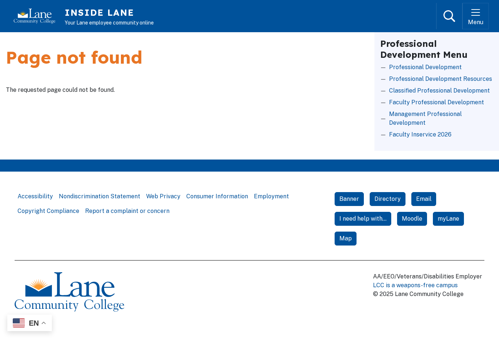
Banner (349, 198)
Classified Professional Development (439, 90)
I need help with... (362, 218)
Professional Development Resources (440, 78)
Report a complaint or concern (127, 210)
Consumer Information (217, 196)
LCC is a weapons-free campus (415, 285)
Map (345, 238)
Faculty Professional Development (436, 102)
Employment (271, 196)
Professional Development (425, 67)
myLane (448, 218)
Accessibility (35, 196)
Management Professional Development (425, 118)
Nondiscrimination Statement (99, 196)
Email (423, 198)
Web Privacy (163, 196)
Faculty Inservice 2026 (420, 134)
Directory (387, 198)
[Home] (37, 16)
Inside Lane (99, 12)
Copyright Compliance (48, 210)
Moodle (412, 218)
